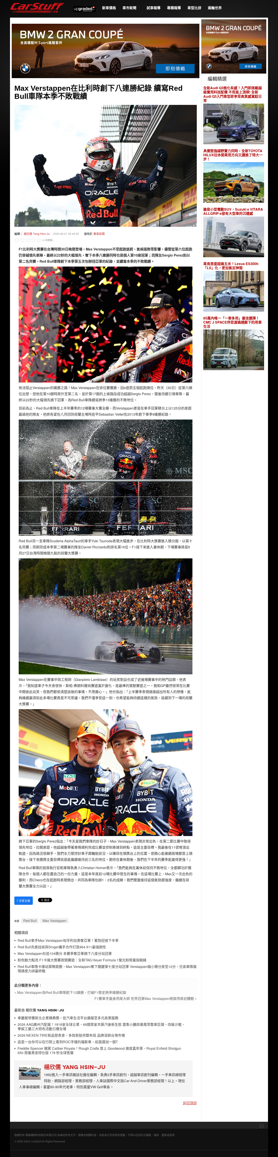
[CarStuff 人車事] (37, 2)
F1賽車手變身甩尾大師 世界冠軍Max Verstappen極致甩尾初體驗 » (145, 998)
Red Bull (30, 920)
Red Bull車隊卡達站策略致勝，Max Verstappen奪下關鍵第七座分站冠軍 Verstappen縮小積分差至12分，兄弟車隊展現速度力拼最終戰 (107, 968)
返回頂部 (190, 1102)
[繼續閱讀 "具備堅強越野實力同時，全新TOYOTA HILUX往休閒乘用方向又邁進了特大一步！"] (233, 183)
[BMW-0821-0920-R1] (233, 46)
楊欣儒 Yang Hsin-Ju (37, 234)
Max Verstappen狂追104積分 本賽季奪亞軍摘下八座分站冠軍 (65, 953)
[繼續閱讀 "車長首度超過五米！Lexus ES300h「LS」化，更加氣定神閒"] (233, 291)
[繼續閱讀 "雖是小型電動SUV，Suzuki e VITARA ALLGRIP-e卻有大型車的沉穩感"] (233, 237)
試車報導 (154, 7)
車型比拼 (194, 7)
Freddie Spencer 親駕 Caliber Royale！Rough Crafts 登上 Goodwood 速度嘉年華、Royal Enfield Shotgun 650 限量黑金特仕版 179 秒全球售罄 (99, 1050)
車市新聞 (129, 7)
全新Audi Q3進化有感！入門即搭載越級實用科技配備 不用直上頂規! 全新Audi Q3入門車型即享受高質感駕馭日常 (232, 94)
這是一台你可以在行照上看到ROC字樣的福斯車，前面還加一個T (68, 1042)
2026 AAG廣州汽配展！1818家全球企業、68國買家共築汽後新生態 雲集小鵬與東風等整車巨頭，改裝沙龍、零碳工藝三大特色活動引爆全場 (101, 1026)
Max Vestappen (54, 920)
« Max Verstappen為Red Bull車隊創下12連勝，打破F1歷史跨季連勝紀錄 (70, 992)
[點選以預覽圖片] (105, 165)
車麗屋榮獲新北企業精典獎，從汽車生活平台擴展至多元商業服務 (68, 1018)
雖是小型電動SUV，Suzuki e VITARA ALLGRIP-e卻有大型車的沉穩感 (233, 211)
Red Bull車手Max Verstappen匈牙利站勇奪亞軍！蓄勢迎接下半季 (68, 940)
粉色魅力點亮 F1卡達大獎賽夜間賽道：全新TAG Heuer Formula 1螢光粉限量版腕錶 (82, 960)
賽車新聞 (99, 234)
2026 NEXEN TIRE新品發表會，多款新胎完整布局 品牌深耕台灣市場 (71, 1035)
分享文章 (23, 900)
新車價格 (109, 7)
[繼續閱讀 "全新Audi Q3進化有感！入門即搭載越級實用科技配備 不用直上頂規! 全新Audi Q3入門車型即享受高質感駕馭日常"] (233, 124)
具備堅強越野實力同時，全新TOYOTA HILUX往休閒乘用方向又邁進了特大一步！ (233, 155)
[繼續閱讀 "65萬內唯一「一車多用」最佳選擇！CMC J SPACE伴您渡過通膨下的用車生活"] (233, 350)
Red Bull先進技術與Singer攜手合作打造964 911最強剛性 (62, 947)
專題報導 (174, 7)
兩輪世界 (215, 7)
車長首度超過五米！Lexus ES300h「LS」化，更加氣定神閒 (230, 266)
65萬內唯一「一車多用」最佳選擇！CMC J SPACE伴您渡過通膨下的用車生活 (232, 322)
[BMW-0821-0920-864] (105, 50)
